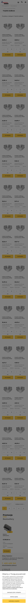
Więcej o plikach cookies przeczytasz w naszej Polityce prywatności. (12, 588)
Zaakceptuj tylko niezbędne (14, 592)
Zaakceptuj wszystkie (14, 601)
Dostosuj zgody (14, 596)
